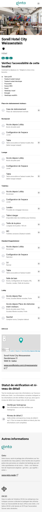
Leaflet (12, 351)
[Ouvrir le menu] (38, 3)
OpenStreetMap (26, 351)
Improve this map (35, 351)
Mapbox (18, 351)
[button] (21, 340)
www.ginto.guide (10, 475)
